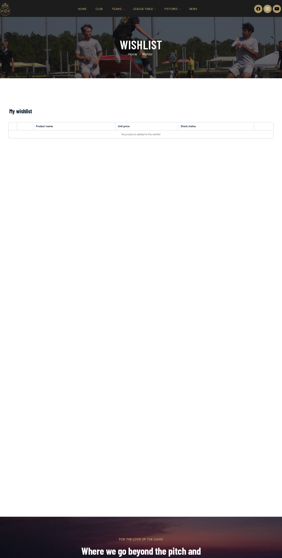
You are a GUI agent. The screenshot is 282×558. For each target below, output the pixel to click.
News (193, 9)
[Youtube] (277, 9)
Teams (117, 9)
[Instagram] (267, 9)
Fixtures (171, 9)
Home (82, 9)
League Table (143, 9)
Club (99, 9)
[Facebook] (258, 9)
